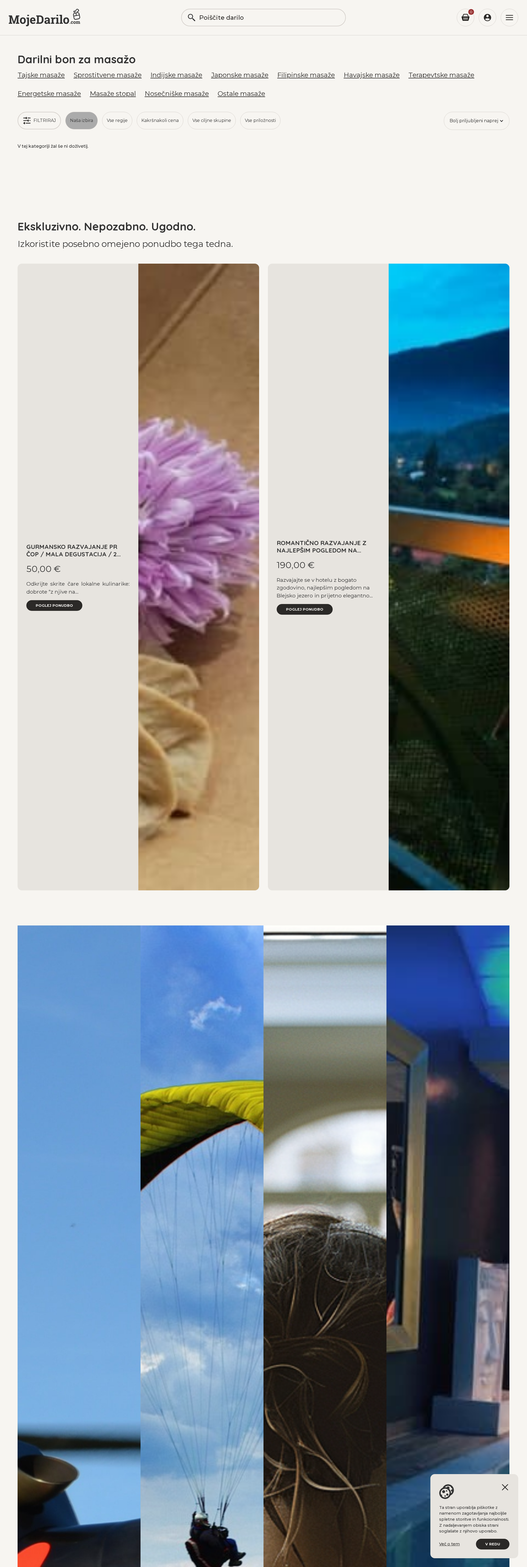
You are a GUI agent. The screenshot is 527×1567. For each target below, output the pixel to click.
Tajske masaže (41, 75)
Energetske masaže (49, 94)
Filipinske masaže (306, 75)
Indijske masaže (176, 75)
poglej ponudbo (54, 605)
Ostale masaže (241, 94)
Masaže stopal (113, 94)
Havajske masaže (372, 75)
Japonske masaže (239, 75)
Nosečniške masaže (177, 94)
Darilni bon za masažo (77, 59)
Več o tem (449, 1544)
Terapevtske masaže (441, 75)
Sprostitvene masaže (108, 75)
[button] (476, 121)
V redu (492, 1544)
